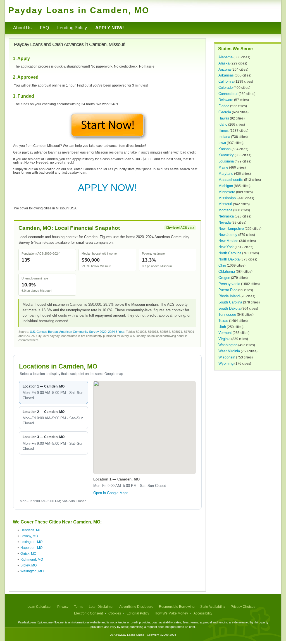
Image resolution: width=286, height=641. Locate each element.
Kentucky (226, 155)
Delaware (225, 100)
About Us (22, 27)
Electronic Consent (88, 613)
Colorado (225, 87)
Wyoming (225, 363)
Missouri (225, 204)
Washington (227, 345)
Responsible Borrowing (177, 607)
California (225, 81)
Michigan (225, 186)
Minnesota (226, 192)
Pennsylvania (229, 284)
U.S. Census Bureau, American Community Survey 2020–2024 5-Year (77, 331)
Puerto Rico (227, 290)
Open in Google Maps (110, 493)
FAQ (44, 27)
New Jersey (227, 235)
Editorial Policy (138, 613)
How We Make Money (171, 613)
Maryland (225, 173)
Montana (225, 210)
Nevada (224, 222)
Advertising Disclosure (136, 607)
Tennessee (227, 314)
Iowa (222, 143)
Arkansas (226, 75)
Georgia (224, 112)
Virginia (224, 339)
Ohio (222, 265)
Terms (78, 607)
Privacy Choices (243, 607)
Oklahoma (226, 271)
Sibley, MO (28, 565)
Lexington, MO (31, 542)
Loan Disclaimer (101, 607)
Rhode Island (229, 296)
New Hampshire (231, 228)
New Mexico (228, 241)
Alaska (224, 63)
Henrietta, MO (30, 530)
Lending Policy (72, 27)
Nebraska (226, 216)
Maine (223, 167)
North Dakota (229, 259)
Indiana (224, 137)
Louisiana (226, 161)
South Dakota (229, 308)
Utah (222, 327)
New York (226, 247)
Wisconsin (226, 357)
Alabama (225, 57)
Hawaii (223, 118)
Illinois (223, 130)
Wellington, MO (32, 571)
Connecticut (228, 94)
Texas (223, 321)
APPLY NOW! (107, 187)
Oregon (224, 278)
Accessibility (203, 613)
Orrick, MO (28, 554)
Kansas (224, 149)
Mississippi (227, 198)
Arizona (224, 69)
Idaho (222, 124)
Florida (223, 106)
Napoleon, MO (31, 548)
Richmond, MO (31, 559)
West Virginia (229, 351)
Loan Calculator (39, 607)
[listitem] (53, 392)
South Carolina (230, 302)
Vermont (225, 333)
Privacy (62, 607)
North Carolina (229, 253)
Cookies (114, 613)
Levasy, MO (29, 536)
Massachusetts (230, 180)
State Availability (212, 607)
